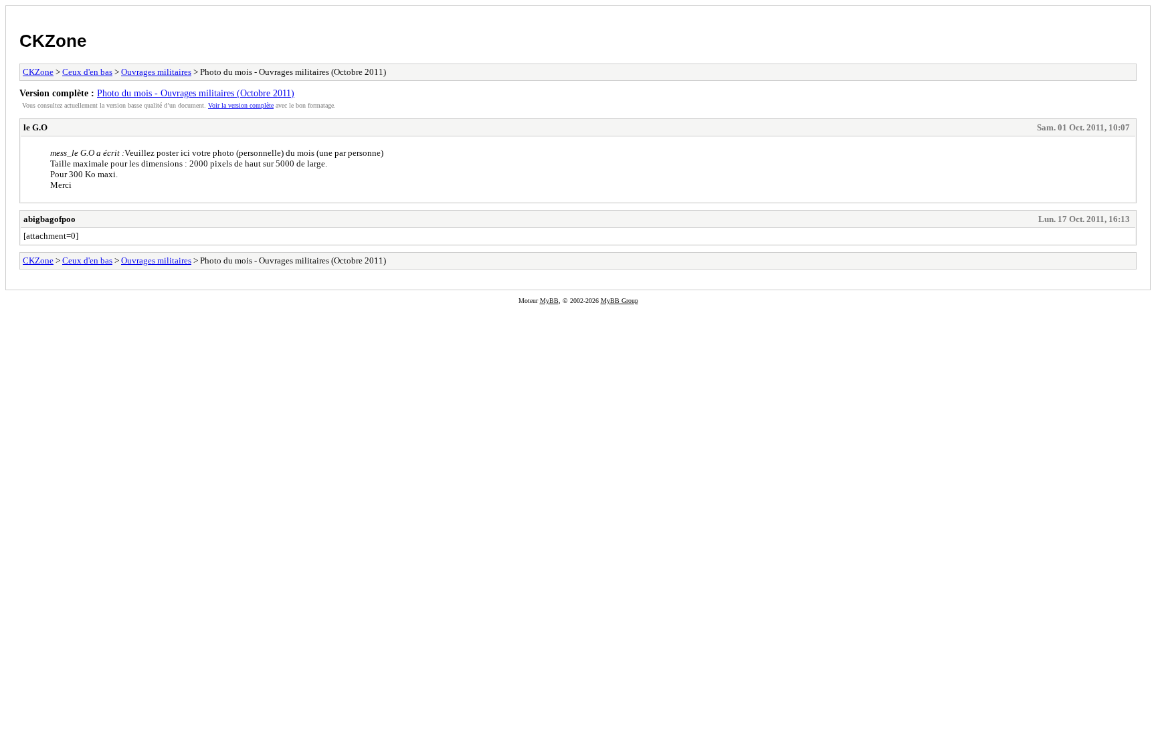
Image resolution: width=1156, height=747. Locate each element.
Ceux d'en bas (87, 72)
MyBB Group (619, 300)
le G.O (35, 127)
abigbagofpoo (49, 219)
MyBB (549, 300)
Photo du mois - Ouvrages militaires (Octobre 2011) (195, 93)
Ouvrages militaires (156, 72)
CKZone (52, 41)
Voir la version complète (241, 105)
